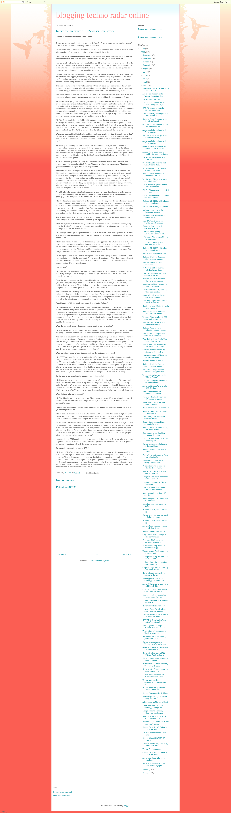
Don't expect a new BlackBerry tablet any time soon (154, 434)
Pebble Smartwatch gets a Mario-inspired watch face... (155, 456)
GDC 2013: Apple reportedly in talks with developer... (154, 109)
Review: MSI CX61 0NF (152, 99)
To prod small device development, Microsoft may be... (155, 682)
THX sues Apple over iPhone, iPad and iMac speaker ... (154, 489)
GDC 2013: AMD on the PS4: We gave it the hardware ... (155, 126)
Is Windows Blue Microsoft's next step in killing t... (155, 238)
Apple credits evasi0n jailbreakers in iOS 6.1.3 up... (156, 387)
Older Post (127, 554)
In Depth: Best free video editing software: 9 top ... (155, 601)
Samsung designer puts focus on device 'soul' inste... (155, 445)
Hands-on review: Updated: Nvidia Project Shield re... (156, 307)
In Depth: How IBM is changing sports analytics (155, 563)
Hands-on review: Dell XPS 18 (154, 531)
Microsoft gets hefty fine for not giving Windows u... (155, 698)
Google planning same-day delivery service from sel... (154, 712)
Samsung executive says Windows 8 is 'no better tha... (155, 627)
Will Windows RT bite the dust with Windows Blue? (154, 164)
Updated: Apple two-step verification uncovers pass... (154, 329)
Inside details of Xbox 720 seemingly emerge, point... (154, 706)
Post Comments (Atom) (100, 561)
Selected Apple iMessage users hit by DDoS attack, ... (155, 120)
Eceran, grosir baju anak (62, 792)
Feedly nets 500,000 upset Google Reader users (153, 461)
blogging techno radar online (102, 15)
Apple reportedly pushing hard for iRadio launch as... (155, 115)
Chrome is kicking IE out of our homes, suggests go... (155, 596)
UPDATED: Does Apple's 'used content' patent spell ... (154, 621)
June (145, 75)
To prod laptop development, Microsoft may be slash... (153, 676)
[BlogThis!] (90, 473)
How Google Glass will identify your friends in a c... (154, 638)
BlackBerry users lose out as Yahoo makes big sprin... (154, 764)
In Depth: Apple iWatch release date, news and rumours (154, 610)
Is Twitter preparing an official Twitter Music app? (154, 547)
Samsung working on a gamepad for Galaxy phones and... (155, 516)
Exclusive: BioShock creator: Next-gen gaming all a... (154, 541)
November (147, 58)
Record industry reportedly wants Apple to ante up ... (155, 659)
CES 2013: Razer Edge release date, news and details (155, 590)
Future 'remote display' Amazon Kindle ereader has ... (155, 186)
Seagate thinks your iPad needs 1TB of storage (155, 412)
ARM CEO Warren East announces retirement (152, 392)
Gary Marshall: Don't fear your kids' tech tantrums (154, 536)
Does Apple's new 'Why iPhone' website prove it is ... (155, 472)
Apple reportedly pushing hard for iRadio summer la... (155, 131)
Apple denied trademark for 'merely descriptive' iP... (153, 95)
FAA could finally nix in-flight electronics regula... (153, 211)
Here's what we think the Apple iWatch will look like (154, 717)
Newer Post (62, 554)
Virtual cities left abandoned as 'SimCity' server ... (154, 632)
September (147, 65)
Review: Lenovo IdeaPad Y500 (154, 254)
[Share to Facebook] (95, 473)
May (145, 79)
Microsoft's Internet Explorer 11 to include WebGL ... (156, 89)
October (146, 62)
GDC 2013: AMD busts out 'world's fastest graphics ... (154, 222)
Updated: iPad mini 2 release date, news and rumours (154, 258)
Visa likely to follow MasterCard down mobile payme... (155, 340)
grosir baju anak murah (62, 795)
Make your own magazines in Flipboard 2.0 (154, 216)
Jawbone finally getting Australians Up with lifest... (154, 233)
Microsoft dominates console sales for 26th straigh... (154, 467)
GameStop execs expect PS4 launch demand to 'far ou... (154, 147)
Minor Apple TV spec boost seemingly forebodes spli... (154, 579)
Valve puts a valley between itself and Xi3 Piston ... (155, 558)
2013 (143, 52)
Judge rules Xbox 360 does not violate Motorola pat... (155, 296)
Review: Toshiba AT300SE (153, 361)
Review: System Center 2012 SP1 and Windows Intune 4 (154, 654)
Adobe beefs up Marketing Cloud (155, 702)
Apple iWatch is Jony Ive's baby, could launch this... (155, 585)
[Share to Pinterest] (97, 473)
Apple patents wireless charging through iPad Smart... (155, 527)
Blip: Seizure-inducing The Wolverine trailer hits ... (153, 244)
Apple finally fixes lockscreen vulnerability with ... (154, 403)
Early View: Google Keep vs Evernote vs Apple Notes (153, 371)
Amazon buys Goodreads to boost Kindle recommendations (155, 153)
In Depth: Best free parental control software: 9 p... (153, 269)
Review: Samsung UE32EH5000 (155, 693)
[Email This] (87, 473)
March (146, 85)
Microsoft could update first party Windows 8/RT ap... (155, 665)
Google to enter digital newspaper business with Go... (155, 478)
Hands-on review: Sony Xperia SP (156, 408)
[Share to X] (92, 473)
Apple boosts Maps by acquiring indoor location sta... (155, 285)
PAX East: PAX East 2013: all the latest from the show (156, 324)
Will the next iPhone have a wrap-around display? (155, 180)
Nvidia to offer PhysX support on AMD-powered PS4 (155, 670)
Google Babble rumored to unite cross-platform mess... (155, 423)
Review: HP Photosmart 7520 (154, 606)
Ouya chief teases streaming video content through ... (154, 351)
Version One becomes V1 (152, 749)
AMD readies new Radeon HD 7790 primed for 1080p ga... (154, 345)
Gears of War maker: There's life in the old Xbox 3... (155, 648)
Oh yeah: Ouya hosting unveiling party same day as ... (155, 569)
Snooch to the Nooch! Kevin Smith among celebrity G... (154, 104)
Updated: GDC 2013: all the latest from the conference (156, 202)
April (145, 82)
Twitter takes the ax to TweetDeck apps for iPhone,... (156, 723)
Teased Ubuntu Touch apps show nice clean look (155, 552)
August (146, 69)
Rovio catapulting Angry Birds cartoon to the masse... (154, 574)
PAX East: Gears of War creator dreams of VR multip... (155, 274)
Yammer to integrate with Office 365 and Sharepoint (155, 381)
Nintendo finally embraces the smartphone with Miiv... (154, 175)
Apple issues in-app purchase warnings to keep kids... (154, 335)
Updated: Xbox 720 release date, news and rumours (155, 429)
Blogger (126, 806)
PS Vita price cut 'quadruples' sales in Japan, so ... (154, 689)
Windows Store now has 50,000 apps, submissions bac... (155, 318)
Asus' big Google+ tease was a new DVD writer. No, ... (155, 302)
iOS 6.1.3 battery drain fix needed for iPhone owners (156, 191)
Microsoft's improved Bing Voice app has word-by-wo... (155, 356)
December (147, 55)
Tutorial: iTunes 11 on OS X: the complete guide (155, 440)
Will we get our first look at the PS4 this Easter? (154, 376)
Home (95, 554)
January (146, 773)
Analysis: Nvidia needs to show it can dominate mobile (155, 616)
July (145, 72)
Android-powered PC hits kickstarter (152, 263)
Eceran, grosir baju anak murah (150, 29)
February (147, 770)
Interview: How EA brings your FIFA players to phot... (154, 398)
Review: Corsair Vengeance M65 (155, 206)
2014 (143, 49)
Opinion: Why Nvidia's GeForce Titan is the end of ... (155, 728)
